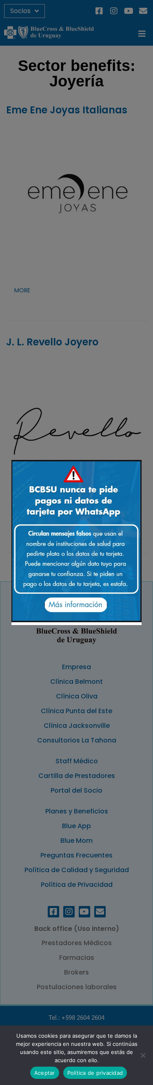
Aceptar (44, 1073)
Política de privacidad (95, 1073)
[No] (143, 1055)
